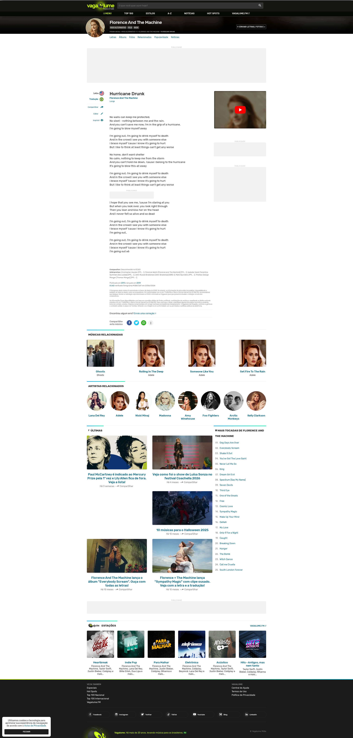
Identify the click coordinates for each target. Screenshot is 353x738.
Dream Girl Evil (227, 474)
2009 (139, 283)
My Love (224, 527)
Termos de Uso (239, 691)
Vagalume (100, 5)
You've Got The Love (233, 458)
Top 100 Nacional (95, 695)
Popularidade (161, 37)
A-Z (170, 13)
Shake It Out (226, 453)
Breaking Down (227, 543)
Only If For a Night (229, 532)
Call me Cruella (227, 564)
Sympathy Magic (228, 511)
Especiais (92, 688)
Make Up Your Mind (229, 517)
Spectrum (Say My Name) (233, 479)
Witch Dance (226, 559)
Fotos (132, 37)
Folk (130, 27)
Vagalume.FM (240, 13)
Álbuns (122, 37)
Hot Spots (213, 13)
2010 (123, 283)
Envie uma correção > (145, 313)
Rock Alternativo (118, 27)
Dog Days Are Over (229, 442)
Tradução (93, 99)
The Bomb (225, 554)
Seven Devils (226, 485)
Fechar (26, 732)
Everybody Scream (229, 448)
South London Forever (231, 570)
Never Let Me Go (228, 464)
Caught (223, 538)
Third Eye (224, 490)
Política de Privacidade (243, 695)
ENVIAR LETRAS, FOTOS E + (252, 27)
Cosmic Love (226, 506)
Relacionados (144, 37)
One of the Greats (229, 495)
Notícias (189, 13)
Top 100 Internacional (98, 698)
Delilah (223, 522)
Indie (136, 27)
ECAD (112, 285)
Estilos (150, 13)
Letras (113, 37)
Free (222, 501)
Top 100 (128, 13)
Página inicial (115, 32)
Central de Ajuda (240, 688)
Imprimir (96, 120)
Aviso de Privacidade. (35, 725)
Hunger (223, 548)
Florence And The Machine (136, 22)
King (222, 469)
